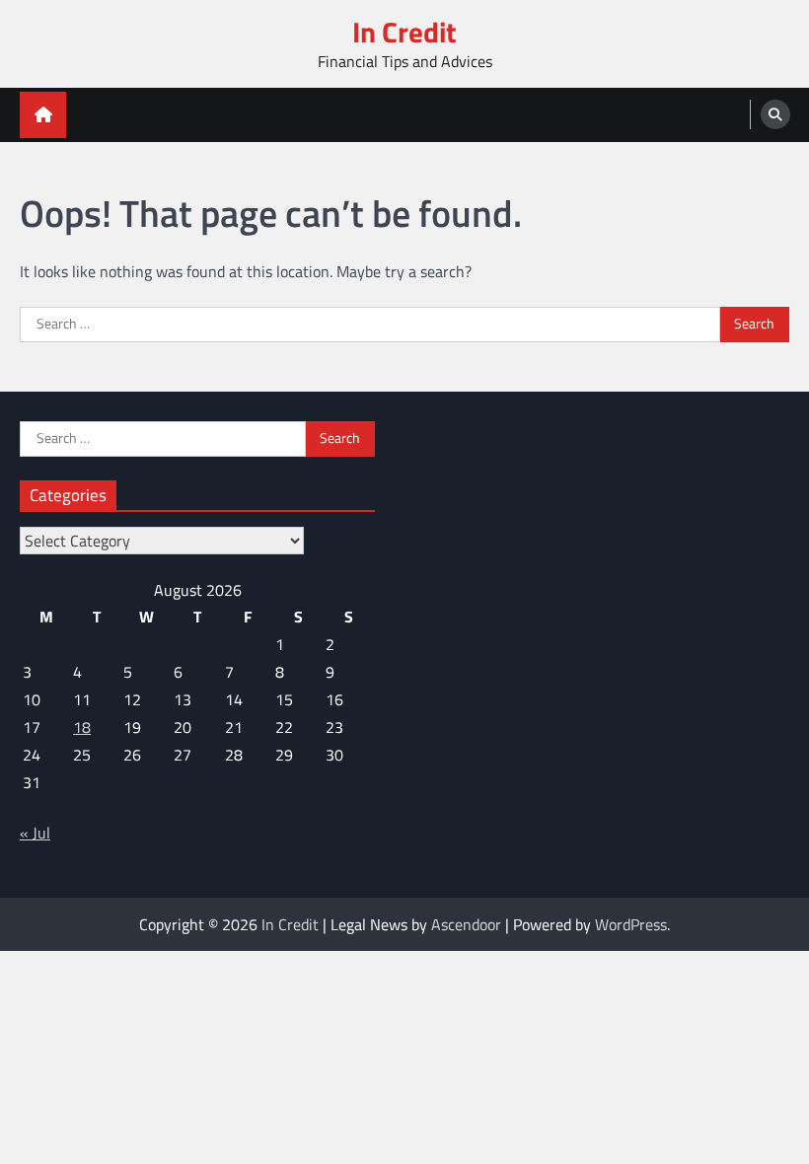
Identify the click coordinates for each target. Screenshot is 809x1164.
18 (82, 727)
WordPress (631, 924)
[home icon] (43, 115)
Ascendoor (466, 924)
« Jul (35, 832)
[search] (775, 114)
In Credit (404, 31)
